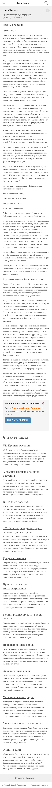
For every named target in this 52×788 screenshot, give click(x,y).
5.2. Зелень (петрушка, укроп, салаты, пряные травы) (23, 530)
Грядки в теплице (14, 558)
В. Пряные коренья (15, 502)
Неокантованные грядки (19, 645)
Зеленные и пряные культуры (22, 723)
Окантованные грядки (17, 671)
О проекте (19, 778)
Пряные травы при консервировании (15, 586)
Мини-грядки (12, 749)
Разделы (30, 778)
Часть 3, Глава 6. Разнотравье (15, 785)
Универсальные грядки (18, 697)
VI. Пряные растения (17, 445)
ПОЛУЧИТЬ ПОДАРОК (17, 420)
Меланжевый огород (38, 785)
